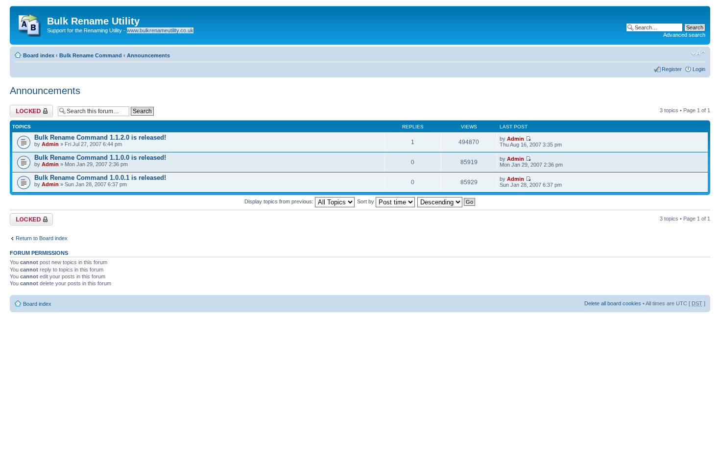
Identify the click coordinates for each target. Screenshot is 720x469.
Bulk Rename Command (90, 55)
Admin (50, 144)
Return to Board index (42, 238)
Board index (38, 55)
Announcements (148, 55)
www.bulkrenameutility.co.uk (160, 30)
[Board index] (29, 23)
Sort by (366, 201)
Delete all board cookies (612, 303)
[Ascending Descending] (446, 201)
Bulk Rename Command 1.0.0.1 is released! (100, 177)
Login (699, 69)
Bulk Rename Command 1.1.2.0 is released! (100, 137)
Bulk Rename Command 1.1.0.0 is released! (100, 157)
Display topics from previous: (279, 201)
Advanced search (684, 35)
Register (672, 69)
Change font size (698, 53)
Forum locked (26, 108)
